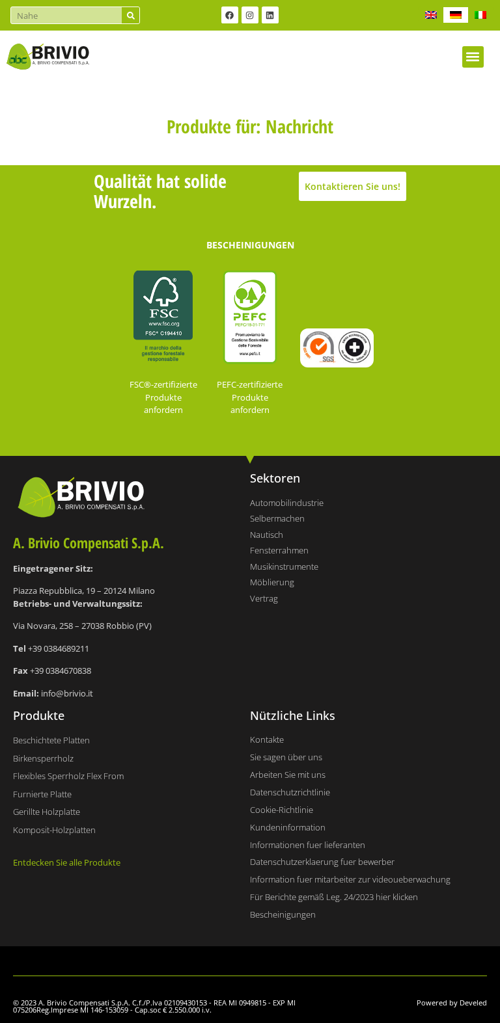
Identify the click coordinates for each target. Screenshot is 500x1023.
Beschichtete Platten (51, 740)
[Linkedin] (270, 15)
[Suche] (130, 15)
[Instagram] (250, 15)
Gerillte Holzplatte (46, 811)
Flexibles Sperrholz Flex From (68, 776)
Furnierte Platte (42, 794)
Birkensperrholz (43, 758)
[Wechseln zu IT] (480, 15)
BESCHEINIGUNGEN (250, 245)
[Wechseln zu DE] (455, 15)
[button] (473, 57)
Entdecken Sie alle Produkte (66, 862)
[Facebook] (229, 15)
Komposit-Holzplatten (54, 830)
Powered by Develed (452, 1002)
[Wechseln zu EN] (431, 15)
